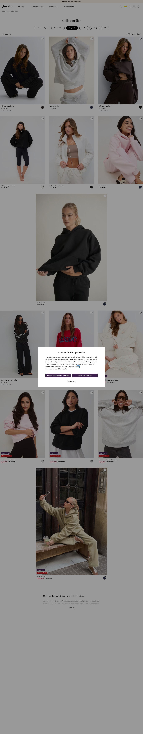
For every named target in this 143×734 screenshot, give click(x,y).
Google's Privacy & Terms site (56, 369)
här (78, 366)
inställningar (71, 381)
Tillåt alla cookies (85, 375)
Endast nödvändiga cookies (58, 375)
